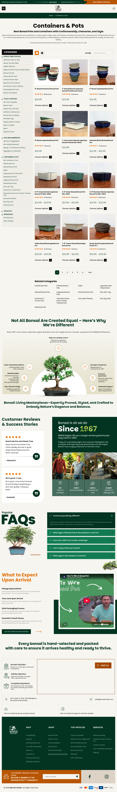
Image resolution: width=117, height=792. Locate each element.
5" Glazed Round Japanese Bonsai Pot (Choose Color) (72, 90)
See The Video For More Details (16, 632)
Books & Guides (9, 125)
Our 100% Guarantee (33, 747)
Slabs (5, 170)
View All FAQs (35, 555)
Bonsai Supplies (54, 743)
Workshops (8, 214)
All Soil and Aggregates (11, 141)
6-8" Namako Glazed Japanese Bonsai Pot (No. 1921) (102, 193)
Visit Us (105, 665)
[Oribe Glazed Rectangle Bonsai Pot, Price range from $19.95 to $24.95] (47, 227)
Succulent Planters (10, 198)
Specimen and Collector (12, 83)
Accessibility (30, 735)
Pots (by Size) (8, 202)
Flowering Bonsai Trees (11, 89)
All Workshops (8, 218)
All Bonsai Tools (9, 132)
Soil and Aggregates (12, 138)
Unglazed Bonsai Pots (11, 180)
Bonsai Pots (52, 747)
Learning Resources (33, 743)
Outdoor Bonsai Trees (11, 80)
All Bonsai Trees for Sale (12, 60)
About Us (29, 750)
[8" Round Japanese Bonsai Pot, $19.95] (47, 124)
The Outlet (8, 211)
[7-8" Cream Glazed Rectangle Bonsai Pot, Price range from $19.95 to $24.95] (75, 227)
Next (90, 272)
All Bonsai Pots (9, 205)
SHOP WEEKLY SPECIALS (101, 2)
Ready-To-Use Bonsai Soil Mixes (14, 148)
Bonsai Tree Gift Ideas (11, 63)
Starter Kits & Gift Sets (11, 109)
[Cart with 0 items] (113, 8)
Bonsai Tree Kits (9, 73)
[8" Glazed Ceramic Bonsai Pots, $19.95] (47, 72)
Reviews (29, 739)
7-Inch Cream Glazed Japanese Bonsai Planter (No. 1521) (74, 141)
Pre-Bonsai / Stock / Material (13, 86)
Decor (6, 128)
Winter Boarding (99, 735)
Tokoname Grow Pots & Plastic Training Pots (17, 194)
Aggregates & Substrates (12, 151)
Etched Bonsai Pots (10, 183)
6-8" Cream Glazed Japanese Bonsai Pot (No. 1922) (46, 193)
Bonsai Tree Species (10, 93)
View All (96, 752)
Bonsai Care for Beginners (80, 739)
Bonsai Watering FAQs (79, 743)
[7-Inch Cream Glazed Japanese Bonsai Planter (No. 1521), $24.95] (75, 124)
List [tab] (42, 53)
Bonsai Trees (53, 735)
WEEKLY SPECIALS (9, 66)
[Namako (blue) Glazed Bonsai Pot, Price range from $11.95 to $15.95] (102, 124)
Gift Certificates (76, 758)
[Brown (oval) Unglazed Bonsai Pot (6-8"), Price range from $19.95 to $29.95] (102, 227)
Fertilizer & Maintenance (12, 112)
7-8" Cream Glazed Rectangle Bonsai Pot (73, 244)
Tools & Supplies (10, 99)
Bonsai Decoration (55, 750)
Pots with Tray (8, 187)
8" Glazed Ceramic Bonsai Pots (47, 89)
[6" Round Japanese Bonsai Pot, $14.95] (102, 72)
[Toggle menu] (3, 8)
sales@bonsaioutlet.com (104, 699)
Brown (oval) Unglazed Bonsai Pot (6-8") (101, 244)
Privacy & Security (32, 758)
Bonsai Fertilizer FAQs (78, 747)
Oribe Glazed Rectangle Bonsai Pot (47, 244)
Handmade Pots (9, 163)
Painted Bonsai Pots (10, 167)
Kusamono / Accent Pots (12, 190)
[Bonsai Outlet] (14, 730)
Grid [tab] (37, 53)
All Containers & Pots (11, 160)
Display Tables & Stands (12, 122)
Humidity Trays (9, 118)
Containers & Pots (11, 157)
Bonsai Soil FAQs (77, 750)
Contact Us (30, 754)
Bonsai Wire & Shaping (11, 115)
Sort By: (88, 53)
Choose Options (41, 105)
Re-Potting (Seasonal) (11, 144)
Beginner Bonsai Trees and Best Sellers (16, 70)
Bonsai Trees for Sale (12, 56)
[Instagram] (106, 776)
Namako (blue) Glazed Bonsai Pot (101, 141)
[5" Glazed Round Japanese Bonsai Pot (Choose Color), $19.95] (75, 72)
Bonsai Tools (8, 105)
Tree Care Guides (77, 735)
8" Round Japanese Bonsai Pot (46, 140)
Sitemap (74, 754)
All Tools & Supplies (10, 102)
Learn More (44, 2)
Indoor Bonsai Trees (10, 76)
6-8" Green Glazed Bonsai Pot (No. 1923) (73, 193)
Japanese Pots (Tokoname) (13, 173)
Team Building (8, 221)
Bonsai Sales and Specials (57, 754)
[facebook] (89, 776)
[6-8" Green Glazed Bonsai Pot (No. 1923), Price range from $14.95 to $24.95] (75, 175)
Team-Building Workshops (103, 749)
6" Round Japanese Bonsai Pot (101, 89)
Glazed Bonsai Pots (10, 177)
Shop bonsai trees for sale (77, 43)
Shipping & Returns (33, 762)
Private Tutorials (99, 745)
